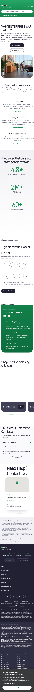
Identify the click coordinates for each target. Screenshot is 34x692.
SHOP (2, 566)
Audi (21, 643)
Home (4, 19)
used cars (17, 636)
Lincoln (8, 643)
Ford (25, 639)
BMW (21, 641)
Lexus (16, 643)
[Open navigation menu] (32, 6)
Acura (19, 643)
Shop (21, 407)
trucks (21, 636)
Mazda (2, 641)
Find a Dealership (17, 50)
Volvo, (11, 643)
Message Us (11, 505)
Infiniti (13, 643)
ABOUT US (4, 582)
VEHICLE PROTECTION (6, 578)
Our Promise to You (8, 291)
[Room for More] (13, 390)
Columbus (10, 495)
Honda (23, 639)
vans (23, 636)
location (21, 646)
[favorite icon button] (25, 6)
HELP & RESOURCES (6, 586)
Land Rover (28, 643)
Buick (18, 641)
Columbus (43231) (13, 15)
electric (30, 633)
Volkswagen (13, 641)
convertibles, (6, 633)
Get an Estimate (17, 144)
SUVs (27, 636)
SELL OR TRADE (5, 570)
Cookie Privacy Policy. (9, 683)
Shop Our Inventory (17, 45)
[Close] (31, 672)
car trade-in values (20, 645)
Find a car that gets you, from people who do (17, 160)
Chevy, (20, 639)
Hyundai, (7, 640)
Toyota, (28, 639)
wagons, (15, 633)
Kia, (10, 640)
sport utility (19, 633)
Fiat (31, 643)
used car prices (19, 632)
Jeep (9, 641)
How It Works (17, 111)
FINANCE (3, 574)
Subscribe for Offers (24, 560)
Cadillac (5, 643)
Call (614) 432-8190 (12, 500)
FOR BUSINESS (5, 590)
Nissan (4, 640)
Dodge (31, 639)
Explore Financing (18, 127)
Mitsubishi (6, 641)
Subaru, (23, 643)
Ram (2, 640)
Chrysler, (13, 640)
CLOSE (17, 687)
